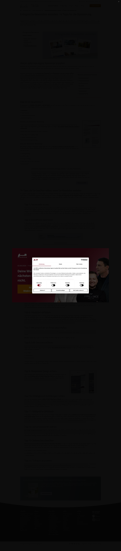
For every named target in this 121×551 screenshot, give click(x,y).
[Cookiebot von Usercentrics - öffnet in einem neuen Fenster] (81, 260)
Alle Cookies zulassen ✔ (78, 290)
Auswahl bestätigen (60, 290)
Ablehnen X (42, 290)
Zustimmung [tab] (41, 264)
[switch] (53, 285)
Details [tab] (60, 264)
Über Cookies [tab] (79, 264)
